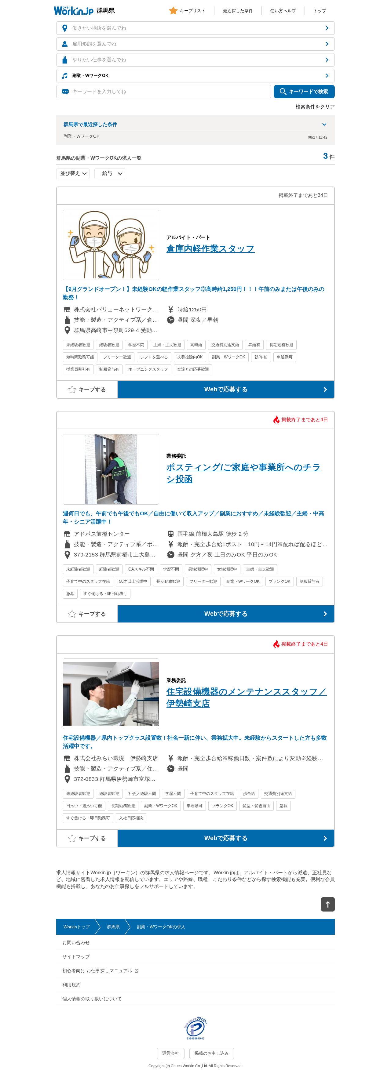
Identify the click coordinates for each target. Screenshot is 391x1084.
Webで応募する (226, 389)
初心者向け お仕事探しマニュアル (97, 970)
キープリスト (193, 10)
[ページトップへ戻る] (328, 904)
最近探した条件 (238, 10)
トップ (319, 10)
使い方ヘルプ (283, 10)
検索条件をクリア (315, 106)
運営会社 (170, 1053)
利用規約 (71, 984)
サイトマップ (76, 956)
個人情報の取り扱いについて (92, 998)
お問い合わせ (76, 942)
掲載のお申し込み (212, 1053)
